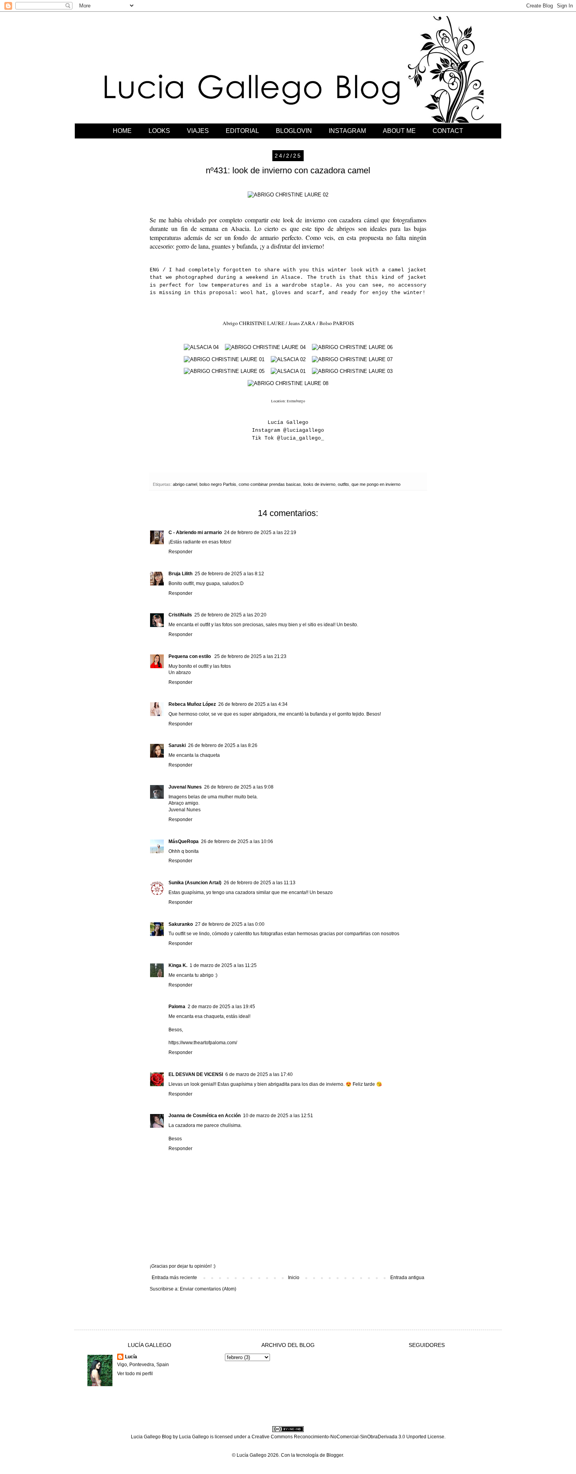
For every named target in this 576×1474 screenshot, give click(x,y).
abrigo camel (185, 484)
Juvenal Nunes (185, 787)
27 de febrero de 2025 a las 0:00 (229, 924)
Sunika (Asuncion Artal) (194, 882)
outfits (343, 484)
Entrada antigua (407, 1277)
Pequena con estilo (190, 656)
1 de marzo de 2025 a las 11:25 (223, 965)
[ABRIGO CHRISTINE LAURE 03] (352, 371)
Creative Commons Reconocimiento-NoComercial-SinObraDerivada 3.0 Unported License (348, 1436)
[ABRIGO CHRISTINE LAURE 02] (288, 195)
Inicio (293, 1277)
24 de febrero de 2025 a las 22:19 (260, 532)
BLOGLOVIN (294, 130)
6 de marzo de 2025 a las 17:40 (259, 1074)
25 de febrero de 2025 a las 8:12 (229, 573)
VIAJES (198, 130)
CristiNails (180, 615)
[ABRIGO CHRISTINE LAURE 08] (288, 383)
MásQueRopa (183, 841)
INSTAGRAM (347, 130)
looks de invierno (319, 484)
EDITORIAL (242, 130)
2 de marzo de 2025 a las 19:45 (221, 1006)
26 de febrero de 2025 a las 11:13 (259, 882)
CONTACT (448, 130)
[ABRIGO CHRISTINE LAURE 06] (352, 347)
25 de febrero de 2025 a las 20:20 (230, 615)
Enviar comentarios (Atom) (208, 1289)
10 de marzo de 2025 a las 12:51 (278, 1115)
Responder (180, 551)
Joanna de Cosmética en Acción (204, 1115)
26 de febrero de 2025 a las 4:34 (253, 704)
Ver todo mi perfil (135, 1373)
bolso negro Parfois (217, 484)
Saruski (177, 745)
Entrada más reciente (174, 1277)
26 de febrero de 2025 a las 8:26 (222, 745)
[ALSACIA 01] (288, 371)
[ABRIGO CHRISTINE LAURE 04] (265, 347)
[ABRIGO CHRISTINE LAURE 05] (224, 371)
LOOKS (159, 130)
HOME (122, 130)
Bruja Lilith (180, 573)
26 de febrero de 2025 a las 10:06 (237, 841)
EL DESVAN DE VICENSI (195, 1074)
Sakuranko (180, 924)
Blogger (334, 1455)
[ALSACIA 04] (201, 347)
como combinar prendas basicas (270, 484)
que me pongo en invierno (375, 484)
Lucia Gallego (194, 1436)
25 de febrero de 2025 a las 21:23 (250, 656)
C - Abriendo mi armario (195, 532)
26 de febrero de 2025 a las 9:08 (239, 787)
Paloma (176, 1006)
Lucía (131, 1356)
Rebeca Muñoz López (192, 704)
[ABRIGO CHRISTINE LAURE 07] (352, 359)
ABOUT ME (399, 130)
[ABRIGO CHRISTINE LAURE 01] (224, 359)
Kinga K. (177, 965)
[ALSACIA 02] (288, 359)
